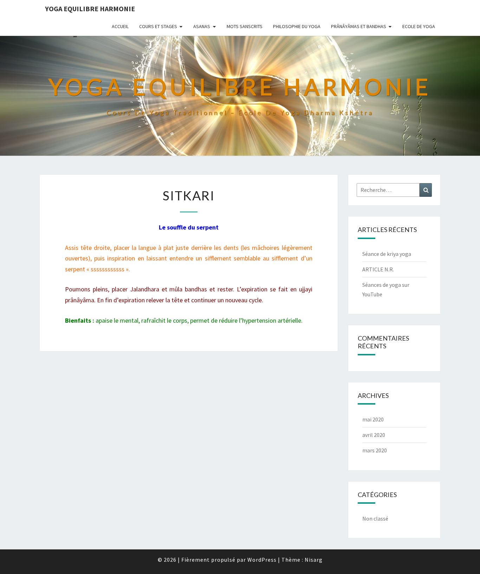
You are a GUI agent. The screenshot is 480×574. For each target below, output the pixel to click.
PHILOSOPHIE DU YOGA (296, 26)
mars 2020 (374, 450)
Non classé (375, 518)
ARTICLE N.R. (378, 269)
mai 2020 (373, 419)
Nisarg (314, 559)
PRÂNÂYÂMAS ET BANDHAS (358, 26)
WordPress (262, 559)
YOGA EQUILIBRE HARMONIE (90, 8)
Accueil (120, 26)
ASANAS (201, 26)
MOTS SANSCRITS (244, 26)
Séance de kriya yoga (386, 253)
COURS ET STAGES (158, 26)
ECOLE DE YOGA (418, 26)
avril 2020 (373, 434)
